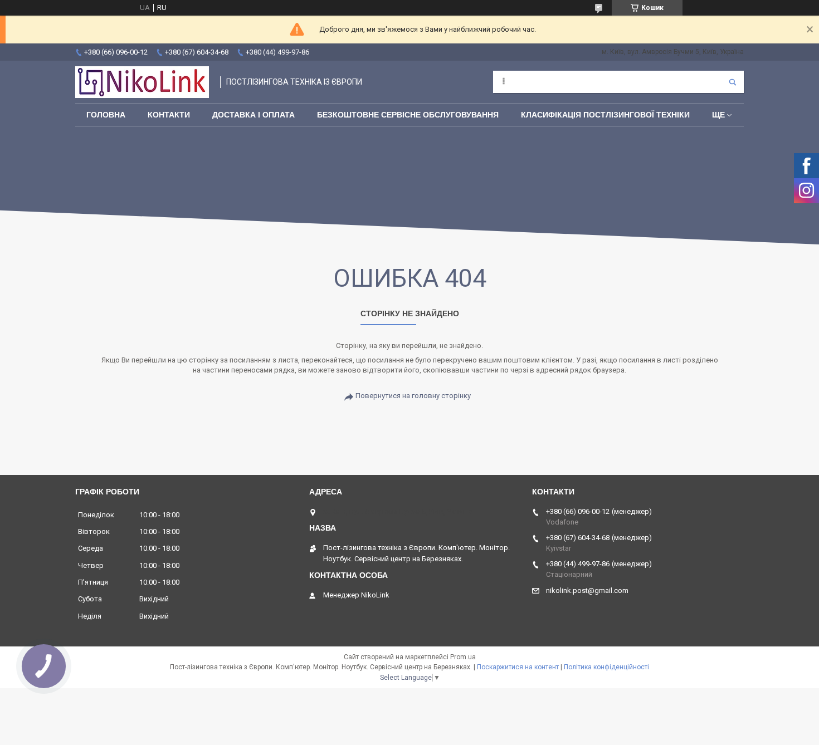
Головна (105, 114)
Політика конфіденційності (606, 667)
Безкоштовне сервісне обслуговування (408, 114)
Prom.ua (463, 657)
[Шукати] (733, 82)
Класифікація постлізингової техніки (605, 114)
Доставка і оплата (253, 114)
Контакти (169, 114)
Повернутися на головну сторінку (413, 395)
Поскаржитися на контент (518, 667)
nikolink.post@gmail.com (587, 590)
